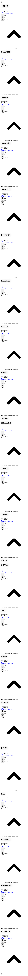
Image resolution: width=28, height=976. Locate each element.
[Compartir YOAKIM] (2, 65)
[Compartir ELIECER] (2, 294)
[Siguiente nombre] (1, 974)
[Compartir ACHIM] (2, 715)
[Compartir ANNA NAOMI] (2, 578)
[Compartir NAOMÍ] (2, 482)
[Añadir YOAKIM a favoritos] (2, 61)
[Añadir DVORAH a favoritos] (2, 848)
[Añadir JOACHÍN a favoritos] (2, 152)
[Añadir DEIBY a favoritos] (2, 381)
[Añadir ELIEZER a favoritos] (2, 244)
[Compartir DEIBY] (2, 386)
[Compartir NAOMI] (2, 528)
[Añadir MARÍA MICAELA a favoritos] (2, 432)
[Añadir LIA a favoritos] (2, 803)
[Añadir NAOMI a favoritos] (2, 523)
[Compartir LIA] (2, 807)
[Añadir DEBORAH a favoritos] (2, 894)
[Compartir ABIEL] (2, 670)
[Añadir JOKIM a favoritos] (2, 106)
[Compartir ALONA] (2, 340)
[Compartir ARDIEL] (2, 19)
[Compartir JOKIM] (2, 111)
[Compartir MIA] (2, 624)
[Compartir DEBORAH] (2, 899)
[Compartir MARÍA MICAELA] (2, 436)
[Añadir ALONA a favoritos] (2, 335)
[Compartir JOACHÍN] (2, 157)
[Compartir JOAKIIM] (2, 202)
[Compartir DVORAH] (2, 853)
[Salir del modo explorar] (1, 2)
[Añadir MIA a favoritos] (2, 619)
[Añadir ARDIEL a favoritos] (2, 15)
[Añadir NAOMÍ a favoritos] (2, 477)
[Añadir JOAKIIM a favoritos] (2, 198)
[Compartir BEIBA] (2, 761)
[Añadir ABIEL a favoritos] (2, 665)
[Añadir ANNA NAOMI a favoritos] (2, 574)
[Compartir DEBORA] (2, 944)
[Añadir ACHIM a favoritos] (2, 711)
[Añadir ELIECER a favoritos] (2, 290)
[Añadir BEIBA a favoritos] (2, 757)
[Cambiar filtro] (2, 17)
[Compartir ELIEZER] (2, 248)
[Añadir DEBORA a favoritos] (2, 940)
